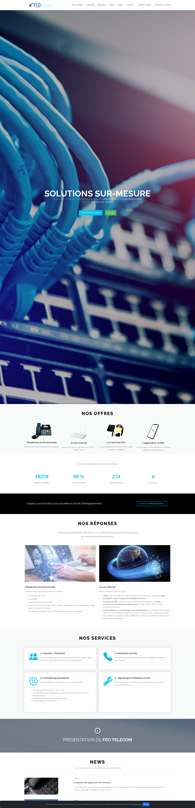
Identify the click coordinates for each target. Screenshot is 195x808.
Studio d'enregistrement (152, 504)
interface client (162, 5)
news (120, 5)
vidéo (111, 5)
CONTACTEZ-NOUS (90, 213)
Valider (146, 804)
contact (130, 5)
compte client (144, 5)
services (102, 5)
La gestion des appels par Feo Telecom (92, 782)
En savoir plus (135, 804)
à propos (90, 5)
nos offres (77, 5)
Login (111, 213)
